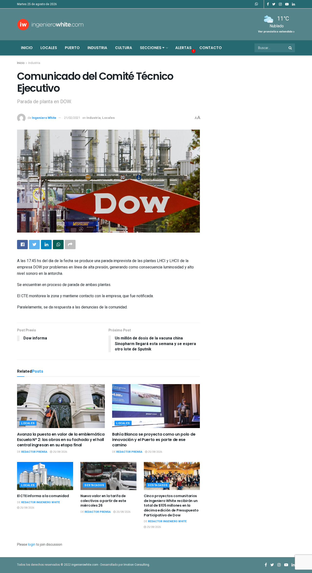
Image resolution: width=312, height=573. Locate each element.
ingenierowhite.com (84, 565)
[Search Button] (290, 47)
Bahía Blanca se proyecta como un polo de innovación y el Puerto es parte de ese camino (153, 439)
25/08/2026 (59, 452)
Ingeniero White (44, 117)
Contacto (210, 47)
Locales (48, 47)
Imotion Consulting (136, 565)
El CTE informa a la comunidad (43, 495)
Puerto (72, 47)
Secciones (151, 47)
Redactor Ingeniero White (40, 502)
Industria (97, 47)
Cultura (123, 47)
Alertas (183, 47)
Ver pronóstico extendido (275, 32)
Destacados (94, 485)
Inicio (27, 47)
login (31, 544)
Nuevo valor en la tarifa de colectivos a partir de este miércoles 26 (103, 500)
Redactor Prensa (34, 452)
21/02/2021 (72, 117)
